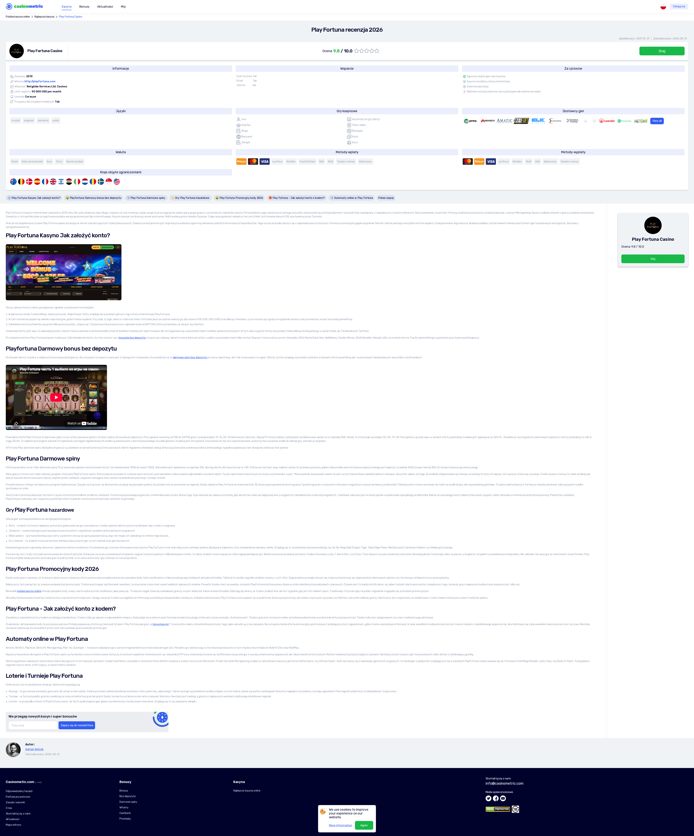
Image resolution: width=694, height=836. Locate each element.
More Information (340, 825)
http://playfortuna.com (39, 81)
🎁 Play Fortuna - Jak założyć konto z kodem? (297, 198)
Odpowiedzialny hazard (19, 791)
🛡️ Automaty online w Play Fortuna (351, 198)
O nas (9, 808)
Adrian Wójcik (34, 749)
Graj (662, 51)
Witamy (123, 807)
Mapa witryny (13, 824)
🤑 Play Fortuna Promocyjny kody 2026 (239, 198)
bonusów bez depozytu (132, 337)
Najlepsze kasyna (44, 16)
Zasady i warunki (15, 802)
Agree (364, 825)
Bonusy (123, 790)
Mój (123, 6)
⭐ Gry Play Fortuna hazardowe (190, 198)
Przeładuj (124, 818)
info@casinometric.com (504, 783)
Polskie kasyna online (18, 16)
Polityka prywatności (18, 796)
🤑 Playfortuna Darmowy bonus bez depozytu (93, 198)
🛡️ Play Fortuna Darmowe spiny (146, 198)
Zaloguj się (679, 6)
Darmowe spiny (128, 801)
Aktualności (105, 6)
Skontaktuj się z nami (18, 813)
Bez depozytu (127, 796)
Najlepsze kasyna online (246, 790)
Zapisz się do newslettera (77, 725)
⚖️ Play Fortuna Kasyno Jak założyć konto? (34, 198)
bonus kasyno (161, 624)
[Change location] (663, 6)
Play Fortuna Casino (70, 16)
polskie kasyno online (29, 591)
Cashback (125, 813)
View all (657, 120)
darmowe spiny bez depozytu (190, 357)
